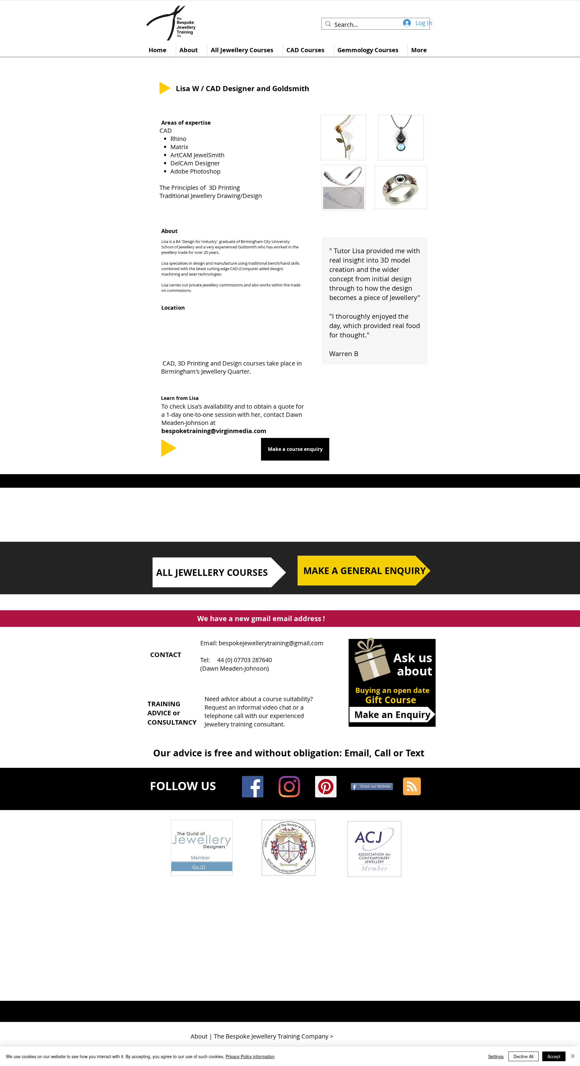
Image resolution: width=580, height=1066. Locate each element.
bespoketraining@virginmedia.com (213, 431)
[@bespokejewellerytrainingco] (289, 786)
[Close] (572, 1056)
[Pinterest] (326, 786)
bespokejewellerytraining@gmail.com (271, 643)
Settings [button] (496, 1056)
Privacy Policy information (250, 1056)
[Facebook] (252, 786)
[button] (343, 137)
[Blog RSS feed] (412, 786)
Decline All (523, 1056)
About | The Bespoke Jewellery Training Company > (262, 1036)
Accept (553, 1056)
